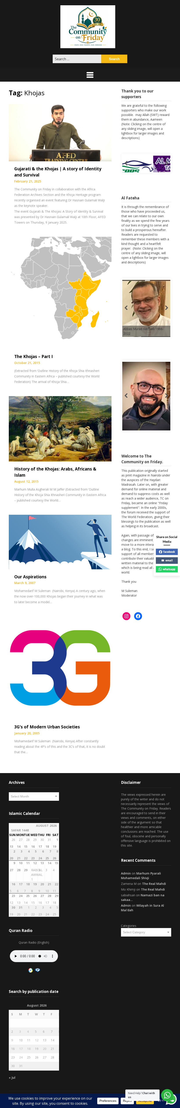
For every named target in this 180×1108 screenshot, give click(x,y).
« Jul (12, 1077)
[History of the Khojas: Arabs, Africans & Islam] (60, 428)
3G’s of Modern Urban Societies (47, 727)
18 (29, 1049)
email (169, 560)
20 (44, 1049)
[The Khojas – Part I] (60, 292)
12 (36, 1040)
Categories (128, 926)
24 (21, 1057)
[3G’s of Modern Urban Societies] (60, 667)
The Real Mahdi (154, 884)
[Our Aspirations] (60, 541)
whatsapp (169, 569)
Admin (126, 873)
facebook (169, 551)
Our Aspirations (30, 577)
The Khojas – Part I (33, 356)
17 (21, 1049)
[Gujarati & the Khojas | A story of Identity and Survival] (60, 132)
